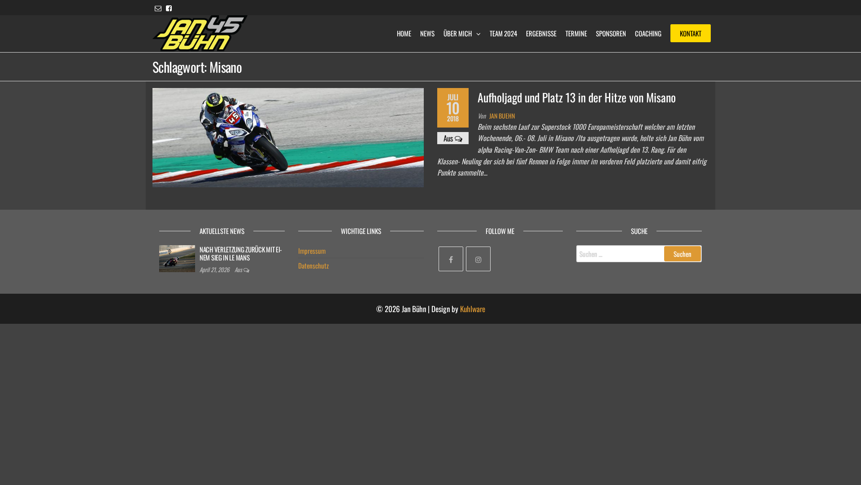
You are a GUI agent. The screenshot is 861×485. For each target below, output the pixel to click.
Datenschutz (313, 265)
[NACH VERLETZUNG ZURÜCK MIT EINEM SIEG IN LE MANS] (177, 257)
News (427, 33)
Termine (576, 33)
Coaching (648, 33)
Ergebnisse (541, 33)
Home (404, 33)
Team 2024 (503, 33)
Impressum (312, 251)
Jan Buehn (502, 115)
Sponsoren (611, 33)
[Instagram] (478, 259)
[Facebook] (451, 259)
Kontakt (690, 33)
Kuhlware (472, 308)
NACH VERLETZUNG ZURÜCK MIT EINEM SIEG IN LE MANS (241, 253)
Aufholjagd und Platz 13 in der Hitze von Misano (577, 97)
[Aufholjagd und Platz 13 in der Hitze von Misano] (288, 136)
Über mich (458, 33)
